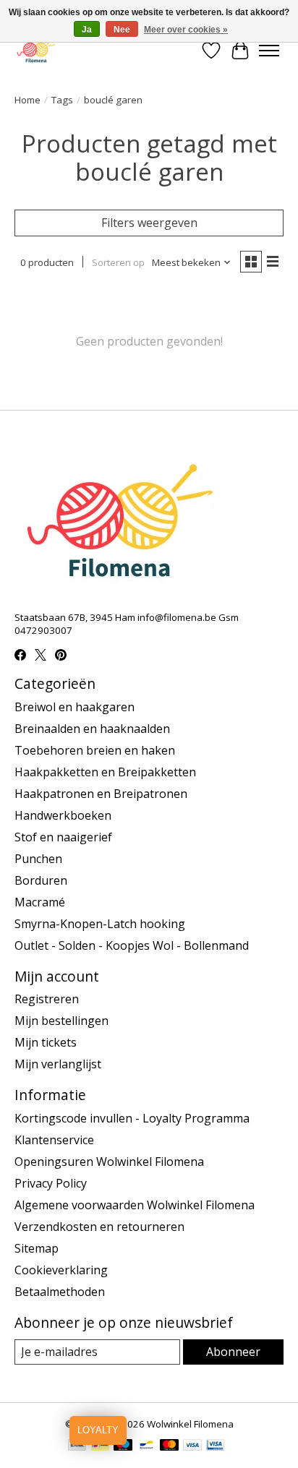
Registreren (46, 999)
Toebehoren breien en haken (94, 750)
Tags (62, 99)
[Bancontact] (146, 1446)
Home (27, 99)
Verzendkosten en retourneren (99, 1227)
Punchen (38, 859)
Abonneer (233, 1352)
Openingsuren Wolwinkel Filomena (109, 1161)
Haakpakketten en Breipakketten (105, 772)
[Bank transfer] (77, 1446)
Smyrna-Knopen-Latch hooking (99, 924)
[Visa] (192, 1446)
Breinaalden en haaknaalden (92, 729)
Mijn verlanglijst (57, 1064)
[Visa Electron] (215, 1446)
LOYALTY (98, 1430)
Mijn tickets (45, 1042)
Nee (122, 30)
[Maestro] (123, 1446)
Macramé (39, 902)
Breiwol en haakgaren (74, 707)
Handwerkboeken (62, 815)
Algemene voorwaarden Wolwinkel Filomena (134, 1205)
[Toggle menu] (269, 50)
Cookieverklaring (61, 1270)
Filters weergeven (149, 223)
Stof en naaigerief (63, 837)
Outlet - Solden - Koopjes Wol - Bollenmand (131, 945)
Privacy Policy (50, 1183)
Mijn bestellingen (61, 1021)
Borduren (40, 880)
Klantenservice (54, 1140)
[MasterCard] (169, 1446)
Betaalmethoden (59, 1292)
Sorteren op (118, 262)
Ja (87, 30)
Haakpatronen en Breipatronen (100, 794)
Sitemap (36, 1248)
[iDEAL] (100, 1446)
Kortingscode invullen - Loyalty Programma (132, 1118)
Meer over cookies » (186, 30)
